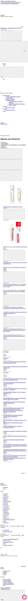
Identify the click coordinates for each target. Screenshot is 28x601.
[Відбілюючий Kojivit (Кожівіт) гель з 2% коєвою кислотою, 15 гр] (15, 389)
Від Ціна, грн (4, 526)
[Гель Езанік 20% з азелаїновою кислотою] (15, 194)
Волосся (5, 106)
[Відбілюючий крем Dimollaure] (15, 415)
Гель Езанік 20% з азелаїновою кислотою (12, 206)
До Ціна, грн (14, 526)
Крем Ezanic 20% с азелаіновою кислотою (13, 422)
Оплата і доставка (12, 2)
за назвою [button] (3, 146)
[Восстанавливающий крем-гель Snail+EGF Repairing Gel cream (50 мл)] (15, 408)
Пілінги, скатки (12, 105)
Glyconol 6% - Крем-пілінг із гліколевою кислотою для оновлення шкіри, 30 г (15, 312)
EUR (4, 63)
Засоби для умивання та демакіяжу (17, 103)
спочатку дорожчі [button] (22, 145)
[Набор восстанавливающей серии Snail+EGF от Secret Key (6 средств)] (15, 456)
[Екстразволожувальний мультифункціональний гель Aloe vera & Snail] (15, 379)
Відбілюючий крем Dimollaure (10, 416)
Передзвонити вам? (5, 588)
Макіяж (5, 108)
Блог (17, 3)
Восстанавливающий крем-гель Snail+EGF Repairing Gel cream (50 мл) (13, 411)
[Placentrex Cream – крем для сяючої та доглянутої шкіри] (15, 263)
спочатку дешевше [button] (13, 145)
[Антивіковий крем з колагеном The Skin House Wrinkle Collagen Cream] (15, 399)
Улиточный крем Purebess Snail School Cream (13, 439)
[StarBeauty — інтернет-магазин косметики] (4, 553)
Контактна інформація (11, 3)
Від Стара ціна (4, 535)
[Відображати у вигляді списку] (11, 175)
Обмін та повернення (8, 582)
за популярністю (4, 143)
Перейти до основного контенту (8, 1)
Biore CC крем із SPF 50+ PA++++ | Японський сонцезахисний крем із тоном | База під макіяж (14, 291)
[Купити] (14, 214)
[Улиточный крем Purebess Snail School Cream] (15, 436)
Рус (4, 79)
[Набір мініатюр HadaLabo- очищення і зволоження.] (15, 427)
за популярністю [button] (4, 145)
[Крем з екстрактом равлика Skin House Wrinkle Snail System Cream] (15, 362)
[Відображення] (11, 153)
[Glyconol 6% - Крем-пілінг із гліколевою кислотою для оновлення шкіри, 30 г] (15, 308)
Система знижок (4, 2)
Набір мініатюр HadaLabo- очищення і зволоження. (15, 431)
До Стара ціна (14, 535)
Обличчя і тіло (6, 95)
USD (4, 65)
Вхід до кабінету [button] (7, 579)
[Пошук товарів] (11, 35)
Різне (4, 111)
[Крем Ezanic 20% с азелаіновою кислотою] (15, 421)
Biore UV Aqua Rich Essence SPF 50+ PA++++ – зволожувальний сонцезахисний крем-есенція (14, 335)
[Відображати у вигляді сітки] (11, 164)
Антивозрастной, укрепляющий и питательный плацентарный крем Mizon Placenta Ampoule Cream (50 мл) (15, 450)
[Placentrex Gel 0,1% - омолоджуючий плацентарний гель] (15, 233)
